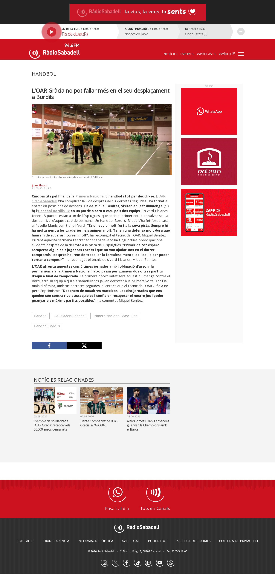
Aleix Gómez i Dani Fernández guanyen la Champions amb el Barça (148, 425)
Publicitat (157, 541)
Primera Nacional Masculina (114, 316)
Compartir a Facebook (49, 345)
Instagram (104, 563)
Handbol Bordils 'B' (54, 211)
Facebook (126, 563)
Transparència (56, 541)
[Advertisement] (209, 263)
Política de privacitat (239, 541)
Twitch (148, 563)
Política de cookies (193, 541)
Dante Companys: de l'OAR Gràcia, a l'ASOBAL (99, 423)
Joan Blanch (39, 185)
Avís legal (131, 541)
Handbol (41, 316)
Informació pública (95, 541)
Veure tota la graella (241, 31)
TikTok (137, 563)
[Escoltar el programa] (72, 31)
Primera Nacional (90, 196)
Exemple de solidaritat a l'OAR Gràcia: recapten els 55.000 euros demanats (52, 425)
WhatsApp (170, 563)
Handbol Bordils (47, 326)
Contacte (25, 541)
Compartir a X (84, 345)
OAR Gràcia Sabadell (70, 316)
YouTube (159, 563)
